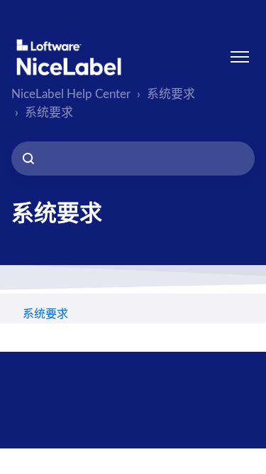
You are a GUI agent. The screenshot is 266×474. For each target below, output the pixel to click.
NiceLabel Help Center (71, 94)
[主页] (68, 57)
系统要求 (171, 94)
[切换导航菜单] (240, 57)
